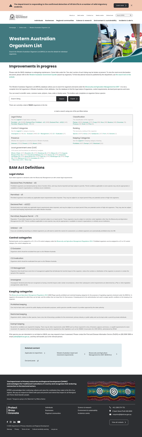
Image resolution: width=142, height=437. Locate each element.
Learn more (120, 5)
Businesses (49, 410)
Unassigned (15, 133)
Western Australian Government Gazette (43, 75)
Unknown (14, 143)
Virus (102, 122)
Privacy (17, 429)
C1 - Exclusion (28, 133)
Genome (112, 133)
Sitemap (9, 429)
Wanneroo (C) (22, 158)
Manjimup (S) (42, 153)
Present (25, 143)
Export (73, 99)
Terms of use (26, 429)
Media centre (100, 15)
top (138, 434)
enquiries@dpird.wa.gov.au (122, 414)
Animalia (86, 122)
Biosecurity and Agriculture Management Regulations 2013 (75, 241)
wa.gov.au (54, 429)
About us (72, 15)
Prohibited (76, 143)
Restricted (96, 143)
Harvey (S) (51, 155)
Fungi (95, 122)
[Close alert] (131, 5)
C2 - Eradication (58, 133)
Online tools (109, 15)
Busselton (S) (29, 153)
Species (75, 133)
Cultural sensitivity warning (40, 429)
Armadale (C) (35, 158)
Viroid (84, 124)
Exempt (86, 143)
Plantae (75, 122)
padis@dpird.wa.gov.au (21, 336)
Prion (90, 124)
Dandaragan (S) (55, 156)
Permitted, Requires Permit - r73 (21, 124)
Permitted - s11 (15, 122)
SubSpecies (95, 133)
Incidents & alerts (84, 413)
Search (131, 15)
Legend (18, 119)
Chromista (120, 122)
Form (104, 133)
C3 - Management (43, 133)
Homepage (12, 27)
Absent (35, 143)
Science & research (84, 407)
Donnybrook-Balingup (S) (35, 155)
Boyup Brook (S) (30, 156)
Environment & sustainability (87, 410)
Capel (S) (43, 156)
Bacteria (110, 122)
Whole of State (16, 153)
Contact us (90, 15)
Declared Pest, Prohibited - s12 (35, 122)
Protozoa (76, 124)
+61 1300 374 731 (118, 407)
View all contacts (117, 422)
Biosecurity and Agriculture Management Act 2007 (102, 87)
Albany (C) (54, 153)
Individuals (49, 407)
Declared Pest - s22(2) (57, 122)
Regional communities (53, 413)
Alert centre (80, 15)
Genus (85, 133)
